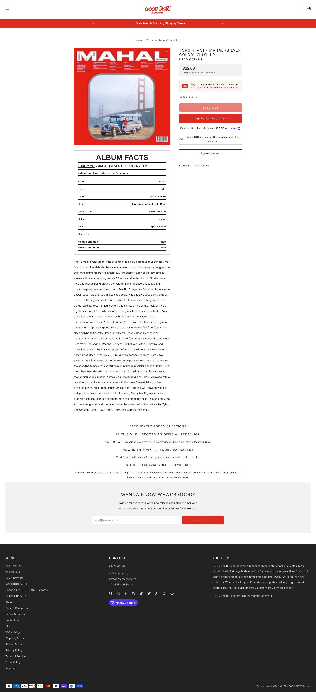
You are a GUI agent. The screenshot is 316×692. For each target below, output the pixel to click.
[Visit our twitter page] (149, 593)
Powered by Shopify (267, 686)
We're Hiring (12, 632)
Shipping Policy (14, 638)
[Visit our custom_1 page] (164, 593)
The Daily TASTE (15, 565)
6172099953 (117, 565)
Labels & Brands (15, 614)
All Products (12, 571)
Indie (147, 204)
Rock (163, 204)
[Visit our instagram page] (118, 593)
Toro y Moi (191, 50)
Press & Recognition (17, 608)
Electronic (136, 204)
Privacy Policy (13, 650)
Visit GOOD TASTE (16, 583)
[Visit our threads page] (133, 593)
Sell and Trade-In (15, 596)
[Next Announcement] (222, 23)
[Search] (301, 9)
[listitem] (158, 23)
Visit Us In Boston (171, 23)
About (9, 602)
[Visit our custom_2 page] (172, 593)
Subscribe (203, 519)
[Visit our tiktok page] (141, 593)
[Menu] (7, 9)
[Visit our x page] (156, 593)
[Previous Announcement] (93, 23)
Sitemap (10, 668)
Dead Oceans (191, 59)
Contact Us (12, 620)
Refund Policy (13, 644)
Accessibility (12, 662)
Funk (155, 204)
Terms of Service (15, 656)
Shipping (187, 72)
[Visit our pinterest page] (126, 593)
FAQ (7, 626)
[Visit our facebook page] (110, 593)
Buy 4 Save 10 (14, 577)
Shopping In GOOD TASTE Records (26, 589)
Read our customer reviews (194, 165)
